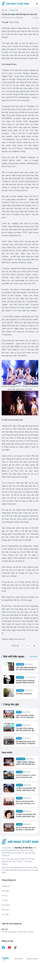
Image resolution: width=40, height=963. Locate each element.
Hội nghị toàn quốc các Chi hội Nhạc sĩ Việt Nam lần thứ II (26, 742)
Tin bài (4, 900)
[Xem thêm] (34, 646)
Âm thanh (6, 905)
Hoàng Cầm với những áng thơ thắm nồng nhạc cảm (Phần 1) (26, 682)
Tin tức (4, 895)
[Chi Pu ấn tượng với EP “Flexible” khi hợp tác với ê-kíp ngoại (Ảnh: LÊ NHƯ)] (20, 372)
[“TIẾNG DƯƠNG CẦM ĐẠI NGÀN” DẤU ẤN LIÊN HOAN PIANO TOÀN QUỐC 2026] (9, 762)
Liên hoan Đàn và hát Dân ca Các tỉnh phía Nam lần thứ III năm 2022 (26, 716)
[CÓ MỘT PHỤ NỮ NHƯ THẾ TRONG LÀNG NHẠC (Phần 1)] (9, 814)
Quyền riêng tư (32, 959)
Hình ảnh (5, 910)
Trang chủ (6, 886)
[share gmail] (28, 646)
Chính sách (18, 959)
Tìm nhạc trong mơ (24, 694)
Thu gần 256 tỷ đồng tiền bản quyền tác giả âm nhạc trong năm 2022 (25, 729)
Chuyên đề (13, 10)
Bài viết (4, 10)
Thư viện (5, 914)
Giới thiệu (5, 891)
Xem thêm (33, 656)
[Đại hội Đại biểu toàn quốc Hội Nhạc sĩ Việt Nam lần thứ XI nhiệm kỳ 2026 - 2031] (9, 827)
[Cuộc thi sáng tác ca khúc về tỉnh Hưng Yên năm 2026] (9, 775)
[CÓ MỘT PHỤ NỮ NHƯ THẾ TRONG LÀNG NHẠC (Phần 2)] (9, 788)
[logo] (15, 4)
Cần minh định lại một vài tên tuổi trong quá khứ (26, 668)
